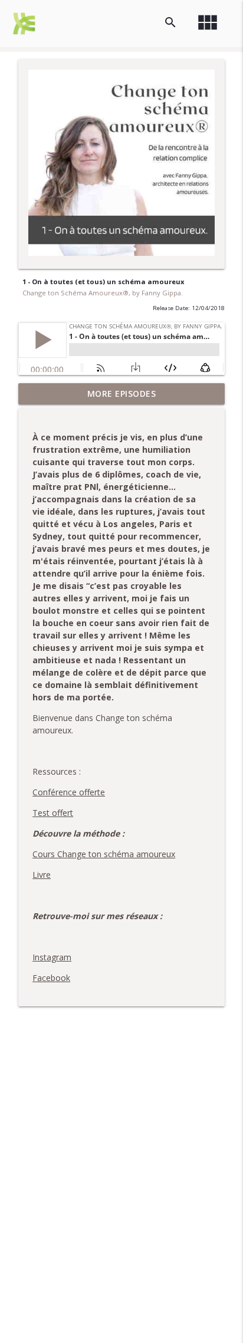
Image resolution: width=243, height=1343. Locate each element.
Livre (41, 874)
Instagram (51, 957)
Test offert (52, 812)
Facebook (51, 977)
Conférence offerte (68, 792)
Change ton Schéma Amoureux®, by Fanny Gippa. (102, 292)
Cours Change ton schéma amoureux (103, 854)
